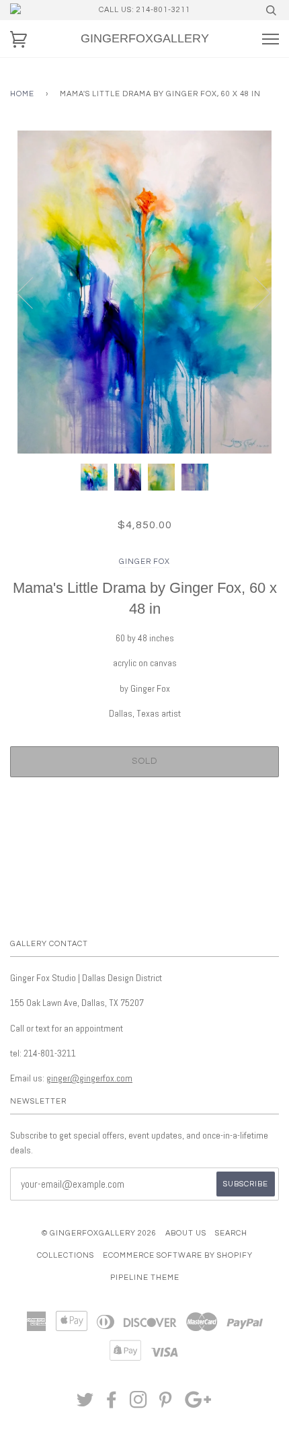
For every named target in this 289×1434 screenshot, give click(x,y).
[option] (144, 292)
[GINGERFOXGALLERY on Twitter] (85, 1404)
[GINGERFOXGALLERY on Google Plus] (198, 1404)
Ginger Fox (144, 561)
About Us (185, 1233)
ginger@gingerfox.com (89, 1078)
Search (231, 1233)
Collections (65, 1255)
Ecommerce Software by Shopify (178, 1255)
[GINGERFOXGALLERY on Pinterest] (166, 1404)
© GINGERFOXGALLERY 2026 (99, 1233)
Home (22, 94)
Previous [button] (33, 292)
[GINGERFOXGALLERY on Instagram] (139, 1404)
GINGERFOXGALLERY (145, 38)
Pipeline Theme (144, 1277)
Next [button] (254, 292)
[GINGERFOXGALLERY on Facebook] (112, 1404)
